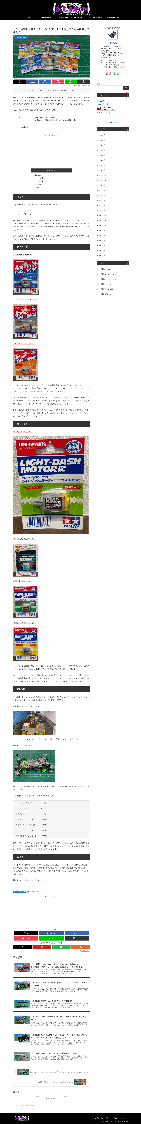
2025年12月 (101, 175)
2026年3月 (101, 160)
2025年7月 (101, 195)
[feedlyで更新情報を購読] (61, 947)
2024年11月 (101, 220)
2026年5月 (101, 150)
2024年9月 (101, 230)
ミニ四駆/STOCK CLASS (106, 279)
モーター (39, 891)
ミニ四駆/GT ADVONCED (107, 274)
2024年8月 (101, 235)
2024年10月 (101, 225)
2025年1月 (101, 210)
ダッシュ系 (39, 181)
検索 (98, 84)
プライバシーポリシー (112, 1118)
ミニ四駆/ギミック (104, 284)
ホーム (91, 1118)
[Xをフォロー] (22, 947)
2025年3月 (101, 200)
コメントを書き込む (51, 1099)
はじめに (38, 175)
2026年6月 (101, 145)
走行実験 (38, 184)
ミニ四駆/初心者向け (20, 891)
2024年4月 (101, 255)
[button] (83, 82)
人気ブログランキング (105, 113)
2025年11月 (101, 180)
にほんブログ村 (103, 104)
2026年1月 (101, 170)
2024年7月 (101, 240)
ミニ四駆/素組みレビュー (106, 294)
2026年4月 (101, 155)
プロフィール (125, 1118)
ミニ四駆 (31, 891)
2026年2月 (101, 165)
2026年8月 (101, 135)
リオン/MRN (112, 43)
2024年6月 (101, 245)
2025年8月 (101, 190)
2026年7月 (101, 140)
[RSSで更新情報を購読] (80, 947)
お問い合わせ (99, 1118)
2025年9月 (101, 185)
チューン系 (39, 178)
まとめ (37, 187)
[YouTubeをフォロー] (42, 947)
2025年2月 (101, 205)
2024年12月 (101, 215)
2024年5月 (101, 250)
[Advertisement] (51, 150)
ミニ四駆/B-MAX (103, 269)
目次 (48, 170)
